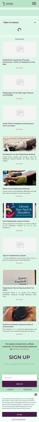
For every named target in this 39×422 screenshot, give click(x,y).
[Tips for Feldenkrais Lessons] (19, 244)
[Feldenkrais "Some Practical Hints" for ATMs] (19, 277)
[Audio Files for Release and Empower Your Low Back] (19, 112)
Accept (19, 414)
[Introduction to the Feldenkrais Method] (19, 143)
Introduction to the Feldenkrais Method (19, 154)
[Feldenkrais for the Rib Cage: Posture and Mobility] (19, 82)
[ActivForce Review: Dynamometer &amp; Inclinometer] (19, 313)
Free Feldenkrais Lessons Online (16, 221)
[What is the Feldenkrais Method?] (19, 178)
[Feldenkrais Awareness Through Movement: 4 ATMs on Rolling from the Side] (19, 49)
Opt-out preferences (18, 419)
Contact (10, 389)
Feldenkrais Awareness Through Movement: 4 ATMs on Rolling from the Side (19, 62)
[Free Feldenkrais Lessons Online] (19, 210)
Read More (19, 68)
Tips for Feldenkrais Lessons (14, 256)
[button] (36, 394)
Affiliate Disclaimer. (21, 349)
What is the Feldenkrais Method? (16, 189)
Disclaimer (28, 389)
